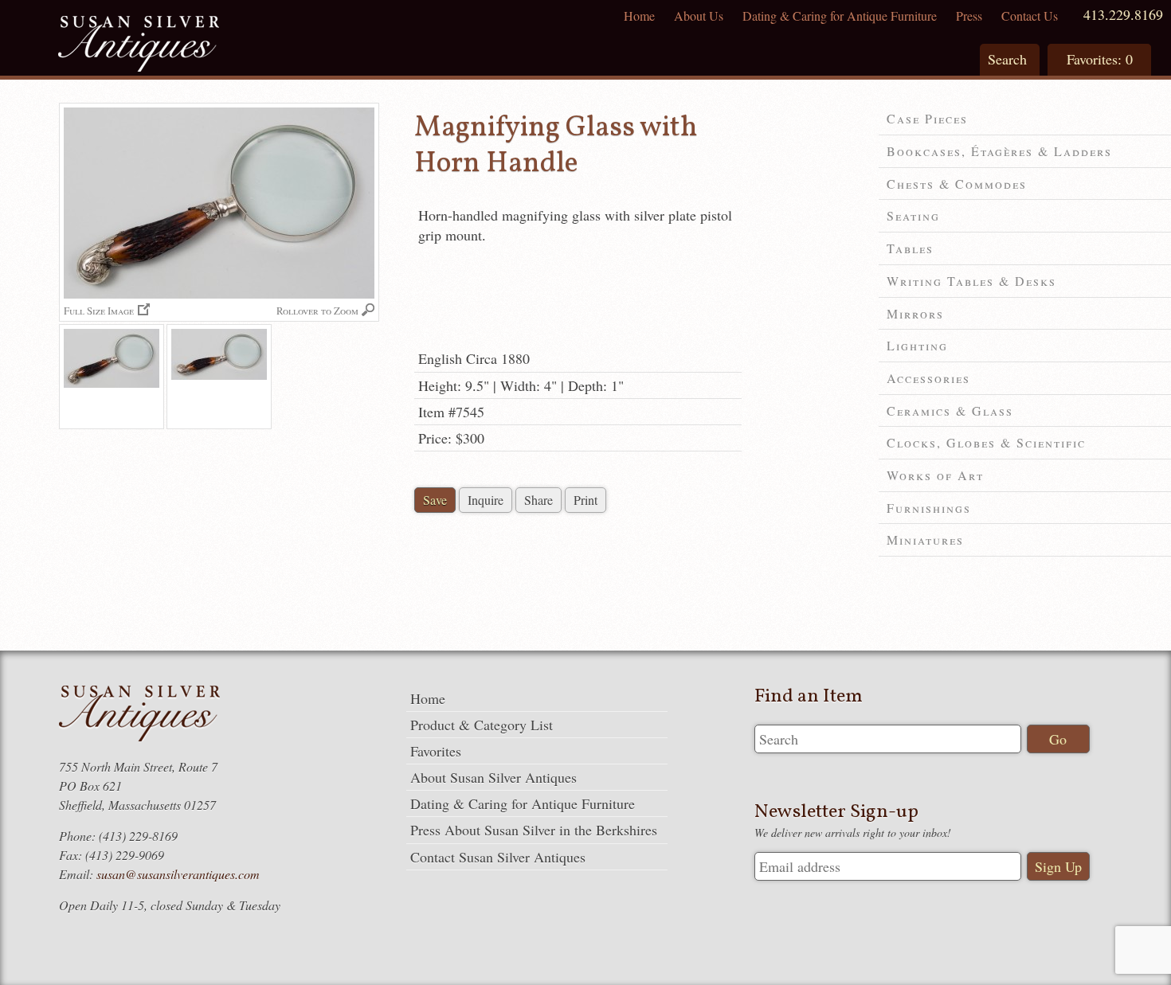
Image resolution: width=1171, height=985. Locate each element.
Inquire (485, 499)
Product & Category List (481, 724)
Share (538, 499)
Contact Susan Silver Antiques (498, 856)
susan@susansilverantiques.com (178, 874)
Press (969, 15)
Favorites (435, 750)
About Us (698, 15)
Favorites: (1100, 58)
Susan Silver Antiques (138, 46)
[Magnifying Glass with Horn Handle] (111, 376)
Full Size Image (99, 310)
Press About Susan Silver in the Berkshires (533, 829)
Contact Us (1029, 15)
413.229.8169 (1123, 14)
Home (639, 15)
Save (435, 499)
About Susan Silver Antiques (493, 777)
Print (585, 499)
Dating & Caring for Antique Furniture (839, 15)
